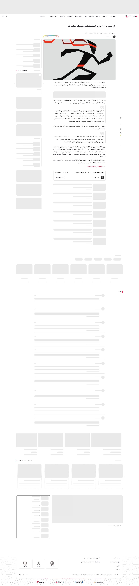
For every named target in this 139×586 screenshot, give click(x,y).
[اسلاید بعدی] (14, 83)
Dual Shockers (91, 166)
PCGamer (99, 166)
